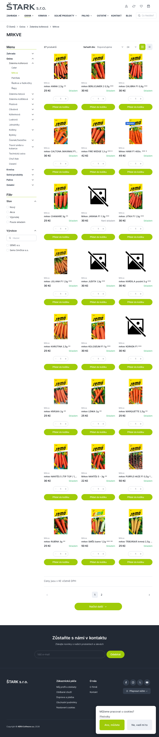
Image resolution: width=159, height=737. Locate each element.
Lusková (13, 119)
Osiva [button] (27, 15)
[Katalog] (142, 47)
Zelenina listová (17, 94)
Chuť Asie (14, 158)
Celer (14, 67)
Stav (9, 201)
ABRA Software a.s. (26, 726)
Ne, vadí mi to (140, 724)
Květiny (12, 129)
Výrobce (12, 230)
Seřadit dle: (89, 47)
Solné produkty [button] (64, 15)
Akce (12, 212)
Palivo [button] (85, 15)
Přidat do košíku (60, 107)
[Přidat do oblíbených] (72, 59)
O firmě (93, 687)
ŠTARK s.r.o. (17, 682)
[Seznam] (149, 47)
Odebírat (115, 654)
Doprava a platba (65, 697)
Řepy (14, 88)
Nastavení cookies (65, 707)
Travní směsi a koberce (16, 147)
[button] (31, 53)
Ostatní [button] (101, 15)
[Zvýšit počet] (65, 98)
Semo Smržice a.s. (19, 250)
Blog (129, 15)
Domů (12, 26)
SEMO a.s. (15, 245)
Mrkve (14, 72)
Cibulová (13, 109)
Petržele (15, 78)
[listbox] (111, 47)
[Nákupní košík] (148, 6)
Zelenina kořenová (18, 63)
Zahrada (11, 53)
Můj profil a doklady (66, 687)
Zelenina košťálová (18, 99)
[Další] (149, 595)
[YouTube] (147, 682)
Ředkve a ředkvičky (21, 83)
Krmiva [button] (42, 15)
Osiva (10, 58)
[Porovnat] (72, 67)
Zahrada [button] (12, 15)
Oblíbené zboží (64, 692)
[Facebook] (126, 682)
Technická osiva (17, 153)
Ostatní (12, 163)
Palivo (10, 179)
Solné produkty (15, 174)
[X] (140, 682)
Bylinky (12, 135)
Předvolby (105, 716)
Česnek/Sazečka (17, 140)
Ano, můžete (112, 724)
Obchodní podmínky (66, 702)
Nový (12, 207)
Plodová (13, 104)
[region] (21, 214)
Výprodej (14, 217)
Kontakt (116, 15)
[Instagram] (133, 682)
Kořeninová (14, 114)
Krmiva (10, 169)
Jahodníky (14, 124)
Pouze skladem (17, 222)
